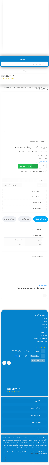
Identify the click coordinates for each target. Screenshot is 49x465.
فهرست (22, 59)
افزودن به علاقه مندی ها (10, 185)
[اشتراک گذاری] (12, 133)
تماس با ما (45, 295)
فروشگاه (44, 318)
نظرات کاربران (25, 219)
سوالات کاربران (9, 219)
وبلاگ (45, 321)
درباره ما (44, 324)
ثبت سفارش (43, 335)
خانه (46, 87)
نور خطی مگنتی (21, 87)
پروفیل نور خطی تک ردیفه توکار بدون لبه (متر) (32, 288)
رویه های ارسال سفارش (40, 338)
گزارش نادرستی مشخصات (37, 141)
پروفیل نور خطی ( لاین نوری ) (35, 87)
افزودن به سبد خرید (25, 166)
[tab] (40, 219)
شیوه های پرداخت (42, 341)
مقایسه (40, 185)
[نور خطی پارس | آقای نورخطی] (25, 27)
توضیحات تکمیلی (40, 219)
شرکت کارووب (34, 453)
